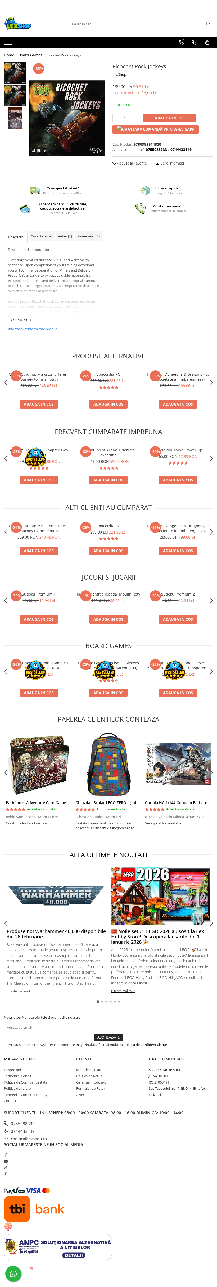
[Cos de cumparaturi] (207, 42)
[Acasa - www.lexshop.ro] (30, 24)
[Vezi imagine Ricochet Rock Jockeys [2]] (15, 118)
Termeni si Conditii (18, 1075)
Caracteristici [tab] (42, 236)
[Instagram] (5, 1173)
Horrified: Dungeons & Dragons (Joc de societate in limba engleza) (178, 377)
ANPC (80, 1094)
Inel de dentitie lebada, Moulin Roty (108, 594)
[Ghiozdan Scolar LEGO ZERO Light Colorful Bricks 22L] (108, 764)
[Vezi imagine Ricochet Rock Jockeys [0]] (15, 73)
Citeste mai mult (19, 991)
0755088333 (22, 1123)
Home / (11, 54)
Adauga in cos (170, 118)
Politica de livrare (17, 1088)
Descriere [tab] (16, 236)
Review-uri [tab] (88, 236)
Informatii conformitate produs (32, 328)
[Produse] (8, 44)
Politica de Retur (89, 1075)
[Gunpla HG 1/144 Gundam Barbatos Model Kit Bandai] (178, 764)
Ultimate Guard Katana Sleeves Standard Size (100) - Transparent (178, 665)
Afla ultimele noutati (108, 854)
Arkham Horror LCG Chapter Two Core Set (39, 452)
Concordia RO (108, 374)
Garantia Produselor (92, 1082)
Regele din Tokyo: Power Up (177, 449)
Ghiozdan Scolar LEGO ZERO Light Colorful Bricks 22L (123, 802)
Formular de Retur (90, 1088)
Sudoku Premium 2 (178, 594)
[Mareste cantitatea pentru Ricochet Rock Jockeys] (134, 118)
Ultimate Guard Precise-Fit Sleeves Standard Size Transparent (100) (108, 665)
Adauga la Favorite (131, 163)
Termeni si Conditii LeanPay (25, 1094)
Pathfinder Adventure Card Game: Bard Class (46, 802)
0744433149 (22, 1131)
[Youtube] (5, 1161)
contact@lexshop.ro (28, 1138)
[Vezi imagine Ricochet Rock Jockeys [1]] (15, 95)
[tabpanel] (67, 118)
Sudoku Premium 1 (39, 594)
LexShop (119, 74)
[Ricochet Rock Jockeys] (67, 118)
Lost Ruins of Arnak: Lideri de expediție (108, 452)
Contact (10, 1100)
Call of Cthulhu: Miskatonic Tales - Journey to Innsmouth (39, 377)
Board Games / (32, 54)
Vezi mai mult (21, 320)
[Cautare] (208, 24)
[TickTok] (5, 1167)
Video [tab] (65, 236)
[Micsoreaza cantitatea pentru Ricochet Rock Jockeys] (116, 118)
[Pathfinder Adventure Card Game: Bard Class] (39, 764)
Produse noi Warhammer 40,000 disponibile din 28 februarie (56, 934)
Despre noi (12, 1069)
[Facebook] (5, 1155)
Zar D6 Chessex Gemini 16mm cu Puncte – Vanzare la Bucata (39, 665)
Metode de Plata (89, 1069)
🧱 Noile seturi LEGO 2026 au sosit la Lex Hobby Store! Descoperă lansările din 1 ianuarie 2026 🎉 (157, 936)
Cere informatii (172, 163)
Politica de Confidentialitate (145, 1044)
